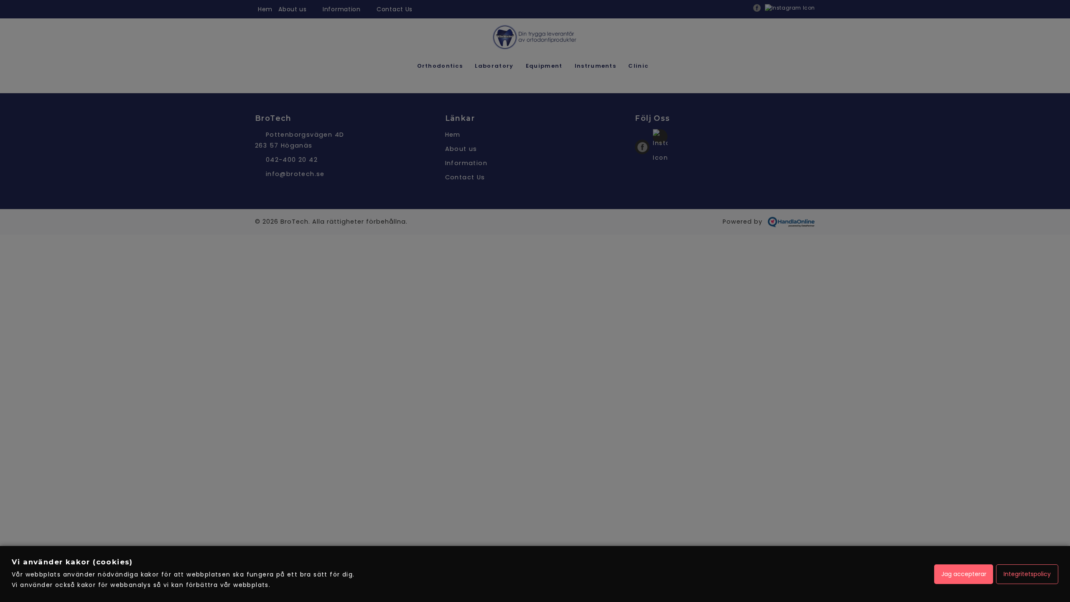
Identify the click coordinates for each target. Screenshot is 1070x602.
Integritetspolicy (1027, 574)
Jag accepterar (963, 574)
